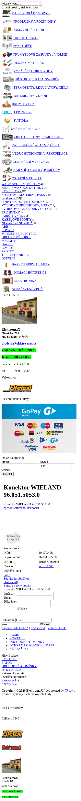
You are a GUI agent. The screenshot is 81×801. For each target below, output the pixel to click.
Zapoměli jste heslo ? (15, 628)
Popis (7, 575)
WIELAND (46, 566)
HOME (14, 634)
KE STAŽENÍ (18, 649)
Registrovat (38, 628)
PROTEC (8, 251)
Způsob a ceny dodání (17, 585)
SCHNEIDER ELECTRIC (19, 233)
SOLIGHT (8, 240)
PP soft (68, 690)
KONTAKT (17, 638)
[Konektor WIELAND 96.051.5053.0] (41, 538)
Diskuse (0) (11, 582)
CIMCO (7, 247)
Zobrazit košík (57, 628)
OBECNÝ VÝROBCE (16, 237)
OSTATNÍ (8, 258)
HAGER (7, 244)
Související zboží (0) (16, 578)
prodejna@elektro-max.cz (19, 343)
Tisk (29, 508)
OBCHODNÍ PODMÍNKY (27, 641)
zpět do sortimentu (15, 508)
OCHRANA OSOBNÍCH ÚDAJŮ (31, 645)
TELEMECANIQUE (15, 255)
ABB (5, 226)
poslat (35, 508)
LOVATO (8, 230)
